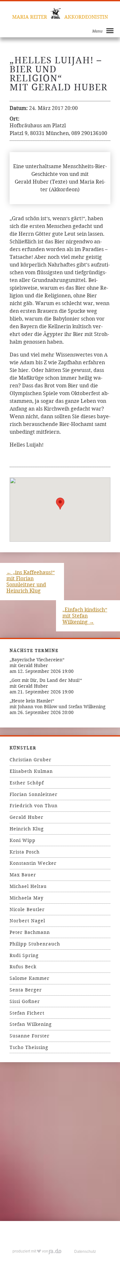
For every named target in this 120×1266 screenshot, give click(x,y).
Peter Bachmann (30, 932)
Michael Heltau (28, 886)
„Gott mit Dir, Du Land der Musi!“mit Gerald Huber (46, 683)
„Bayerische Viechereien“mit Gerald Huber (37, 662)
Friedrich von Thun (34, 806)
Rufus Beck (23, 967)
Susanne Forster (30, 1036)
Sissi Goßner (25, 1001)
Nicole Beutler (27, 909)
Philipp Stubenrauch (35, 944)
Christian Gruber (31, 760)
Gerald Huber (27, 817)
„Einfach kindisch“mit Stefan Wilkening (84, 616)
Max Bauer (23, 875)
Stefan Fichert (27, 1013)
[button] (60, 503)
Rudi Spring (24, 955)
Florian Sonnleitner (34, 794)
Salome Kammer (30, 978)
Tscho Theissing (29, 1047)
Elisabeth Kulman (31, 771)
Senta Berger (26, 990)
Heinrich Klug (27, 829)
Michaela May (27, 898)
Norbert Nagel (27, 921)
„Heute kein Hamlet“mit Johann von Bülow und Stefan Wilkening (58, 704)
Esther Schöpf (27, 783)
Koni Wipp (23, 840)
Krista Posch (25, 852)
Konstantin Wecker (33, 863)
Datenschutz (85, 1251)
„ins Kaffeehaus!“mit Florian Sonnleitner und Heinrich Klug (30, 581)
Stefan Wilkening (31, 1024)
